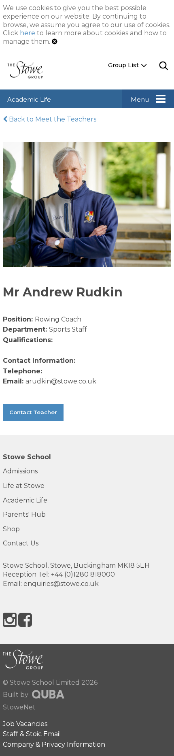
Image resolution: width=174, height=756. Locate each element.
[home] (28, 69)
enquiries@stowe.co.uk (61, 584)
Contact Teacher (33, 412)
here (27, 33)
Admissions (20, 471)
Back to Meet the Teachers (51, 119)
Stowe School (27, 457)
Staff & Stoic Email (32, 734)
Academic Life (29, 99)
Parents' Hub (24, 514)
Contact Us (20, 543)
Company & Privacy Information (54, 744)
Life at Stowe (24, 486)
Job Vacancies (25, 724)
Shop (11, 529)
